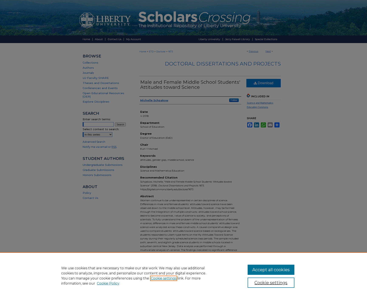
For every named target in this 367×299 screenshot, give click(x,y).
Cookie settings (163, 278)
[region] (183, 275)
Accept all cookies (271, 269)
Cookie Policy (108, 283)
